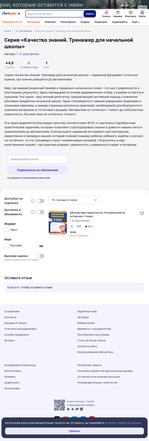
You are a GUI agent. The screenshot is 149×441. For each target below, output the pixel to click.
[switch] (40, 201)
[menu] (75, 200)
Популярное (68, 22)
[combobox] (54, 14)
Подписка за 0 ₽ (12, 22)
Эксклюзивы (12, 388)
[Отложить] (142, 213)
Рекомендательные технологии (97, 382)
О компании (11, 311)
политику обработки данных (123, 422)
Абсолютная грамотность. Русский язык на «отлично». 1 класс (97, 214)
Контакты (10, 317)
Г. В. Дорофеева (80, 220)
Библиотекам (85, 323)
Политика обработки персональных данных (105, 371)
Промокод (33, 22)
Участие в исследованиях (20, 328)
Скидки (85, 22)
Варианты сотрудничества (94, 328)
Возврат (9, 340)
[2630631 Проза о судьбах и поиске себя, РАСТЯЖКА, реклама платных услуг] (74, 4)
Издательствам (87, 311)
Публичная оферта (89, 365)
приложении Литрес (81, 405)
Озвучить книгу (87, 346)
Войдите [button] (13, 287)
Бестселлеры (12, 371)
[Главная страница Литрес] (11, 14)
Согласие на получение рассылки (98, 376)
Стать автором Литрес (91, 340)
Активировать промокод (20, 365)
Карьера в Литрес (15, 323)
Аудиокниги (119, 22)
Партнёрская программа (93, 334)
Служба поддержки (16, 334)
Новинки (50, 22)
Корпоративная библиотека (95, 352)
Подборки (100, 22)
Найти (90, 13)
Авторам (83, 317)
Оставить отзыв (29, 67)
